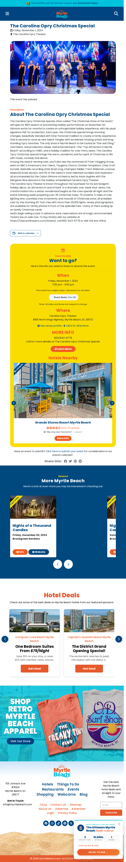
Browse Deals (32, 69)
